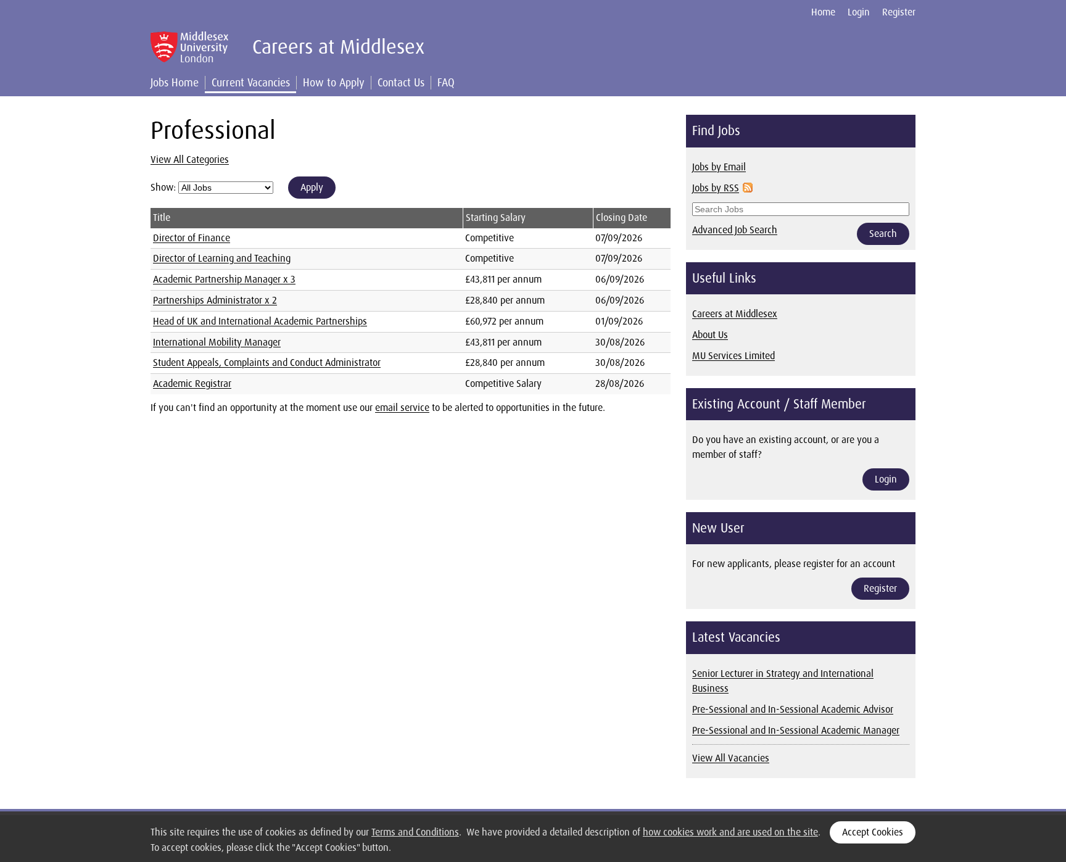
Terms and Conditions (415, 832)
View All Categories (190, 159)
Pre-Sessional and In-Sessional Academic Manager (795, 730)
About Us (710, 334)
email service (402, 407)
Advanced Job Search (734, 229)
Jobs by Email (719, 166)
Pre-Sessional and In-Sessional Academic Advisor (792, 709)
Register (898, 12)
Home (823, 12)
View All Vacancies (730, 758)
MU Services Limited (733, 355)
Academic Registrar (192, 383)
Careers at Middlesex (734, 313)
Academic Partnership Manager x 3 (224, 279)
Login (859, 12)
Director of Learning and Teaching (222, 258)
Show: (164, 187)
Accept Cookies (872, 832)
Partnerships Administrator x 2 (215, 300)
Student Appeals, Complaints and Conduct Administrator (267, 362)
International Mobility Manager (217, 342)
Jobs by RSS (715, 187)
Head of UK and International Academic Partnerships (260, 321)
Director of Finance (191, 237)
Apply (311, 187)
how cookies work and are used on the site (730, 832)
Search (883, 233)
